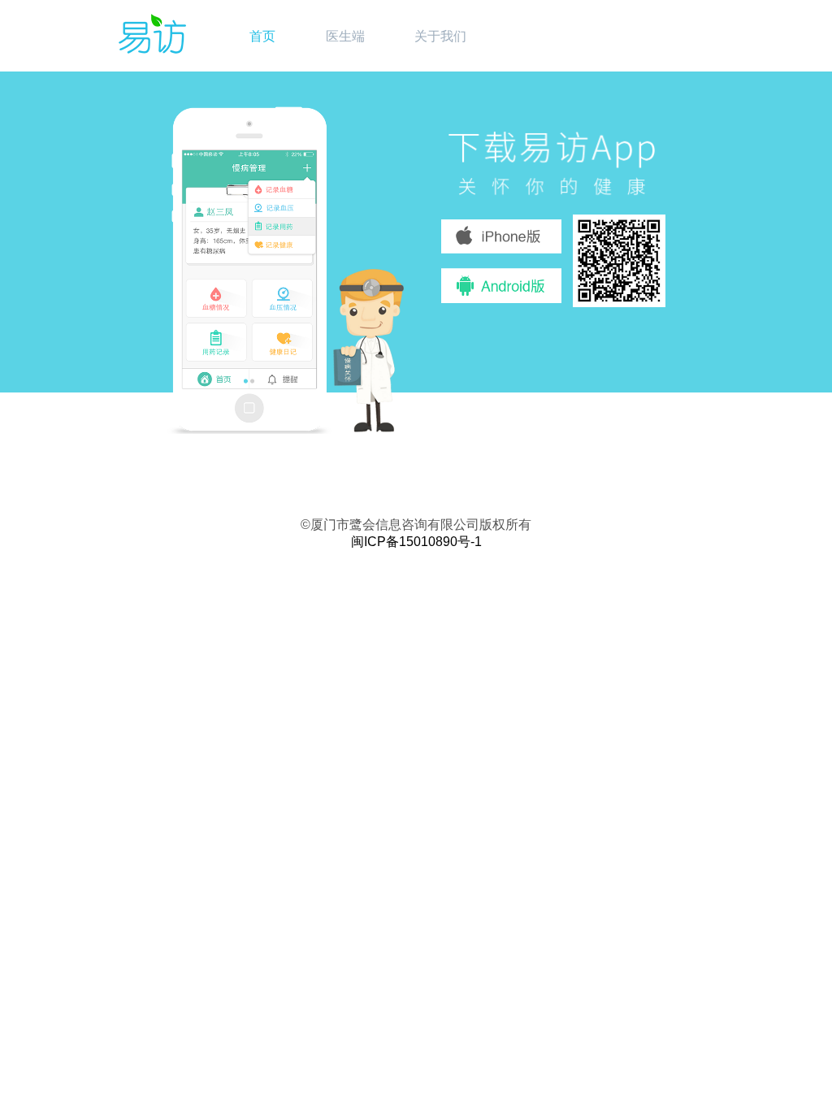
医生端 (345, 36)
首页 (262, 36)
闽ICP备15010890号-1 (416, 541)
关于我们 (440, 36)
